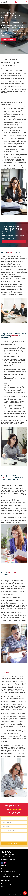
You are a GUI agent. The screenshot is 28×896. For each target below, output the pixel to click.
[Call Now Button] (25, 893)
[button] (26, 2)
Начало (2, 43)
